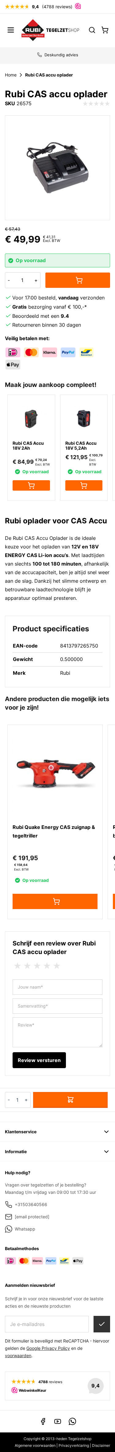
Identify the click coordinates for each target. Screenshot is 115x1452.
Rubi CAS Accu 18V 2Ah (28, 445)
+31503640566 (31, 1204)
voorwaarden (18, 1355)
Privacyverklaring (74, 1445)
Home (11, 74)
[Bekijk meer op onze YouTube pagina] (58, 1421)
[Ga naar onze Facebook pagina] (43, 1421)
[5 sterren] (57, 966)
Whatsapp (25, 1228)
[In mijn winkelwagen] (77, 280)
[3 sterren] (37, 966)
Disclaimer (101, 1445)
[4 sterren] (47, 966)
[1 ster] (17, 966)
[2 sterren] (27, 966)
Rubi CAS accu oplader (49, 74)
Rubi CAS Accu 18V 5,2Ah (81, 445)
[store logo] (50, 30)
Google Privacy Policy (48, 1348)
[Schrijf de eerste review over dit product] (96, 103)
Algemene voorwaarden (35, 1445)
